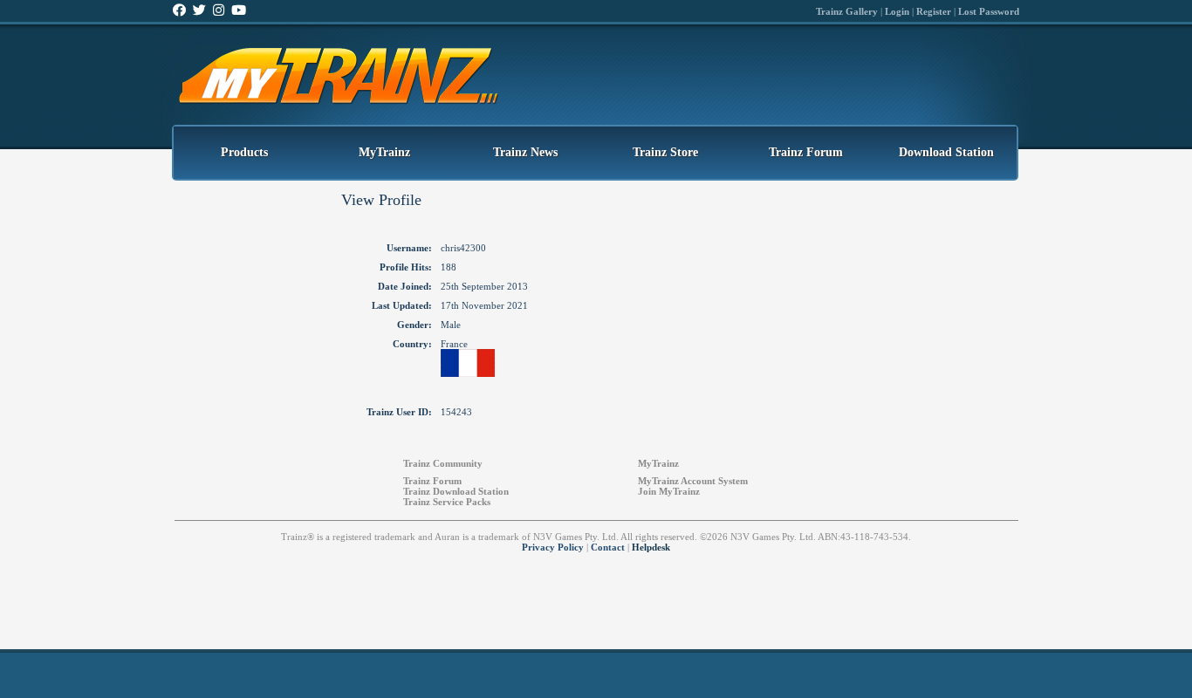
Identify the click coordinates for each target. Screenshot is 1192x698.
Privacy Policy (553, 547)
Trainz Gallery (847, 11)
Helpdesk (651, 547)
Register (933, 11)
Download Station (946, 152)
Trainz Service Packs (446, 501)
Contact (608, 547)
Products (244, 152)
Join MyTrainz (669, 491)
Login (897, 11)
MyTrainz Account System (693, 481)
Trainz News (525, 152)
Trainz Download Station (456, 491)
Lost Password (988, 11)
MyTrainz (384, 152)
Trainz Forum (806, 152)
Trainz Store (665, 152)
